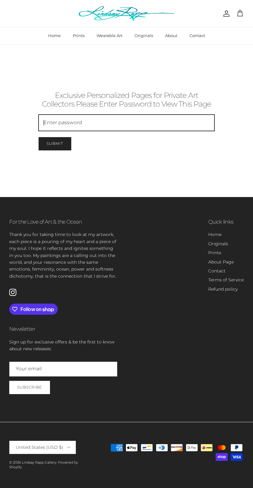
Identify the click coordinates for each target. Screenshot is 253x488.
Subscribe (29, 387)
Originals (144, 35)
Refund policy (223, 289)
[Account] (225, 13)
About (171, 35)
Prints (79, 35)
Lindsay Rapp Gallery (39, 462)
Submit (55, 143)
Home (54, 35)
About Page (221, 262)
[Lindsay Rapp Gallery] (126, 13)
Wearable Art (109, 35)
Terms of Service (226, 280)
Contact (197, 35)
